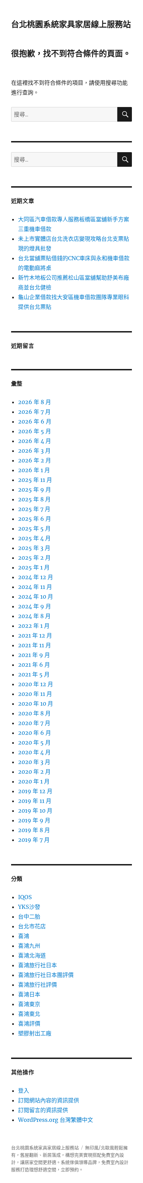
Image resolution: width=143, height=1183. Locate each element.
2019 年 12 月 (35, 791)
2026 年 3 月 (34, 450)
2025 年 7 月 (34, 509)
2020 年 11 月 (35, 693)
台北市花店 (32, 926)
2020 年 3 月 (34, 761)
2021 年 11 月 (34, 645)
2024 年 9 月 (34, 606)
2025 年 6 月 (34, 518)
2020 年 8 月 (34, 713)
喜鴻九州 (29, 945)
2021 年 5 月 (34, 674)
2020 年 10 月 (35, 703)
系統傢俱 (70, 1162)
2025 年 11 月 (35, 479)
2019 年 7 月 (34, 839)
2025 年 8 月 (34, 499)
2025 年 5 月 (34, 528)
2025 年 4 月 (34, 538)
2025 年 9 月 (34, 489)
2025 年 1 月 (34, 567)
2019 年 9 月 (34, 820)
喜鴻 (23, 936)
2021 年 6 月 (34, 664)
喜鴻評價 (29, 1023)
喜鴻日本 (29, 994)
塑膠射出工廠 (34, 1033)
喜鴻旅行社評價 (37, 984)
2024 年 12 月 (35, 577)
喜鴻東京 (29, 1004)
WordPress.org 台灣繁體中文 (55, 1119)
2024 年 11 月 (35, 586)
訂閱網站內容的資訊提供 (48, 1100)
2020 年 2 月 (34, 771)
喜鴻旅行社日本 (37, 965)
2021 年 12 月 (35, 635)
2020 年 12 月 (35, 684)
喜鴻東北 (29, 1013)
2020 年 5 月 (34, 742)
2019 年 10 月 (35, 810)
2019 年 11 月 (34, 800)
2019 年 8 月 (34, 830)
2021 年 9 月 (34, 654)
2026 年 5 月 (34, 431)
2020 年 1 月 (34, 781)
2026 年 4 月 (34, 440)
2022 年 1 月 (34, 625)
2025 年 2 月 (34, 557)
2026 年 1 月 (34, 470)
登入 (23, 1090)
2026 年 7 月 (34, 411)
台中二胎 (29, 916)
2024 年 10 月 (35, 596)
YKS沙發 (29, 906)
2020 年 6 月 (34, 732)
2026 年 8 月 (34, 402)
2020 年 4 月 (34, 752)
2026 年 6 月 (34, 421)
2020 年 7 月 (34, 723)
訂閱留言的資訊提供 (43, 1110)
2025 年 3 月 (34, 547)
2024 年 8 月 (34, 616)
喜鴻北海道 (32, 955)
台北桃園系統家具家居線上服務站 (71, 24)
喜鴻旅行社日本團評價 (46, 974)
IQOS (25, 897)
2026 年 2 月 (34, 460)
